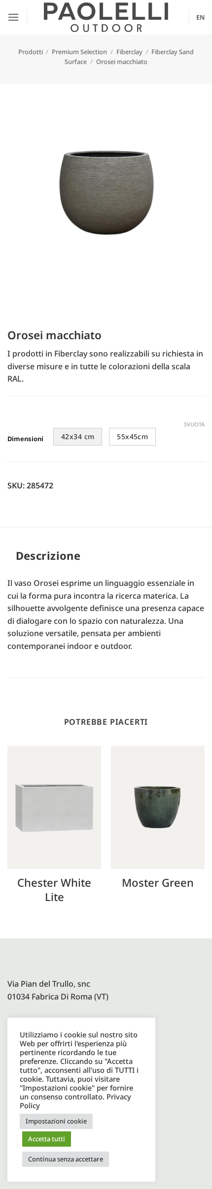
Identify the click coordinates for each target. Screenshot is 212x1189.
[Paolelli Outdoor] (106, 17)
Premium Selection (79, 51)
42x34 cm (77, 436)
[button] (13, 17)
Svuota (194, 424)
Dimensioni (25, 439)
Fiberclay (129, 51)
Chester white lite (54, 889)
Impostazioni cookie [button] (56, 1121)
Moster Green (158, 882)
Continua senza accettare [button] (65, 1159)
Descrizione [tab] (48, 555)
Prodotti (30, 51)
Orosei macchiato (121, 61)
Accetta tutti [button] (46, 1138)
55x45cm (132, 436)
